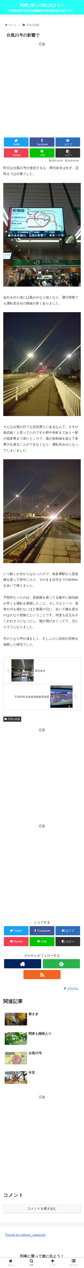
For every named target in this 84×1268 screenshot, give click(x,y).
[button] (75, 697)
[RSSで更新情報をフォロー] (42, 974)
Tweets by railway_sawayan (25, 1235)
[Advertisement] (42, 89)
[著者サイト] (22, 963)
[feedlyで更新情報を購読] (61, 963)
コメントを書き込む (42, 1208)
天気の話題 (14, 719)
